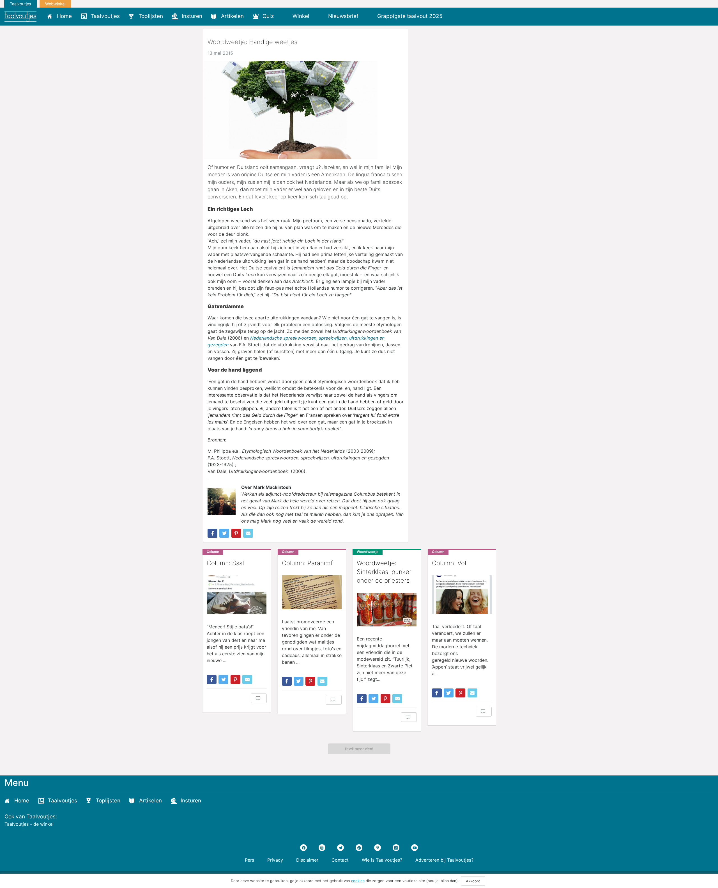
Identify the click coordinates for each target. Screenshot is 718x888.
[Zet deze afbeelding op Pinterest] (236, 533)
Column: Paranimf (307, 563)
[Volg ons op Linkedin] (396, 847)
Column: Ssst (226, 563)
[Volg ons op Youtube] (414, 847)
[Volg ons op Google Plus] (359, 847)
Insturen (192, 16)
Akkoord (473, 881)
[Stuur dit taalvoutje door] (248, 533)
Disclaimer (307, 860)
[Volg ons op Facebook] (303, 847)
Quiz (268, 16)
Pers (249, 860)
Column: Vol (449, 563)
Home (64, 16)
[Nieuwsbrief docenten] (456, 16)
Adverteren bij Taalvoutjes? (444, 860)
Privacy (275, 860)
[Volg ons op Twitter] (340, 847)
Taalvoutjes (20, 3)
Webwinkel (55, 3)
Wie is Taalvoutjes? (382, 860)
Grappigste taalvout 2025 (410, 16)
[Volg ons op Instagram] (322, 847)
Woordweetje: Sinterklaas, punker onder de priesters (384, 571)
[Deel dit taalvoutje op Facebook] (212, 533)
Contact (340, 860)
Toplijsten (151, 16)
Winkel (301, 16)
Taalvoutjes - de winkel (29, 824)
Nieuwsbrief (343, 16)
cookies (358, 880)
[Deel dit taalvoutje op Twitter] (224, 533)
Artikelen (232, 16)
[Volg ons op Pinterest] (377, 847)
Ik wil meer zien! (359, 749)
